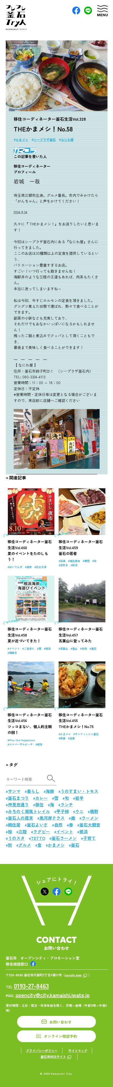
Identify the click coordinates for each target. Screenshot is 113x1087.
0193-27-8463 (31, 985)
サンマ (14, 791)
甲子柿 (62, 811)
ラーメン (89, 818)
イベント (14, 648)
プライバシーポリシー (42, 1050)
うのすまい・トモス (79, 791)
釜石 (93, 648)
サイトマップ (77, 1050)
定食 (72, 738)
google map (73, 975)
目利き (64, 565)
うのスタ (16, 838)
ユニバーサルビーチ (21, 744)
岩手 (79, 798)
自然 (84, 648)
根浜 (48, 648)
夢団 (87, 561)
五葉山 (64, 648)
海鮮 (50, 791)
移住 (39, 804)
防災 (75, 565)
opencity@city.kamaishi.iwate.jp (53, 995)
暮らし (33, 791)
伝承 (62, 561)
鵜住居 (14, 824)
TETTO (38, 838)
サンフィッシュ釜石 (87, 734)
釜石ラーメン (64, 838)
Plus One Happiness (22, 740)
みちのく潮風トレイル (29, 811)
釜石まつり (18, 798)
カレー (41, 798)
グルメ (24, 845)
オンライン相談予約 (60, 1036)
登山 (75, 648)
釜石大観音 (89, 824)
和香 (62, 738)
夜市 (29, 567)
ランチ (66, 804)
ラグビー (41, 831)
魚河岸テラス (52, 818)
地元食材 (75, 561)
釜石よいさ (37, 824)
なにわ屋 (67, 139)
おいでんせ (15, 567)
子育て (89, 838)
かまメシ (22, 139)
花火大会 (41, 567)
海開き (13, 653)
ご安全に (29, 648)
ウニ (79, 811)
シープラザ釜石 (45, 139)
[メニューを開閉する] (102, 10)
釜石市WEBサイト (53, 1056)
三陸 (22, 831)
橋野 (94, 811)
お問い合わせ (60, 1022)
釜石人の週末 (20, 818)
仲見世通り (18, 804)
